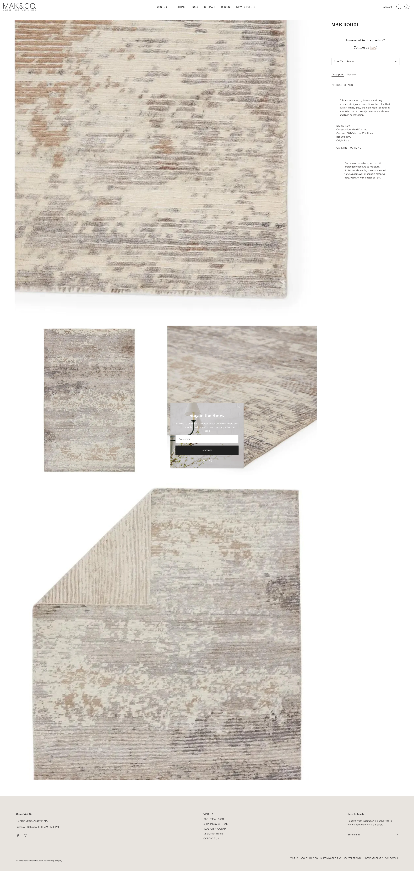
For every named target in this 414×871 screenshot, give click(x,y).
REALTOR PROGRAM (214, 828)
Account (387, 6)
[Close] (239, 407)
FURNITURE (162, 6)
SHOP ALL (209, 6)
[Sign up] (396, 834)
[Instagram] (210, 460)
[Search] (398, 7)
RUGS (195, 6)
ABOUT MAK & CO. (213, 819)
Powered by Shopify (53, 860)
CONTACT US (211, 838)
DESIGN (225, 6)
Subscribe (207, 450)
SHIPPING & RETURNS (215, 824)
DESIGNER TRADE (213, 833)
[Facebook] (204, 460)
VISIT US (208, 814)
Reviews (351, 74)
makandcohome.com (33, 860)
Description (338, 74)
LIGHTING (180, 6)
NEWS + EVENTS (245, 6)
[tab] (339, 74)
